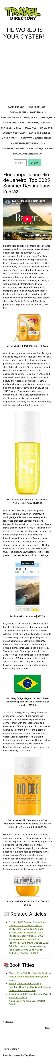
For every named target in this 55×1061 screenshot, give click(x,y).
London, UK (45, 117)
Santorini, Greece (39, 133)
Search (34, 162)
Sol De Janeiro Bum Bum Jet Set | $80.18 (27, 345)
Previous (9, 1021)
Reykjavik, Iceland (40, 148)
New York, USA (36, 107)
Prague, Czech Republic (27, 153)
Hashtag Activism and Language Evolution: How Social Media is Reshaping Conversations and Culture (30, 987)
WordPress (29, 1055)
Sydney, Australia (14, 133)
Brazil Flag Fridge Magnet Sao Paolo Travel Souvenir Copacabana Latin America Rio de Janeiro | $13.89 (27, 701)
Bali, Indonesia (10, 117)
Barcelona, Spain (13, 122)
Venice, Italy (9, 138)
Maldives (30, 127)
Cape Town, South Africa (36, 138)
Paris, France (16, 107)
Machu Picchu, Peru (13, 148)
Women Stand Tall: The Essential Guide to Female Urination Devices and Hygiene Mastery (30, 976)
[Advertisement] (27, 74)
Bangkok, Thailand (39, 122)
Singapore (46, 127)
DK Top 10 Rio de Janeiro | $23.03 (27, 616)
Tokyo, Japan (18, 112)
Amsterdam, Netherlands (26, 143)
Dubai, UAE (29, 117)
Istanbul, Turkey (11, 127)
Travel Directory (11, 1049)
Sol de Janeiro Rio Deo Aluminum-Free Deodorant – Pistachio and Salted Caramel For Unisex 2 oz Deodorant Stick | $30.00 (27, 823)
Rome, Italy (36, 112)
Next (47, 1028)
